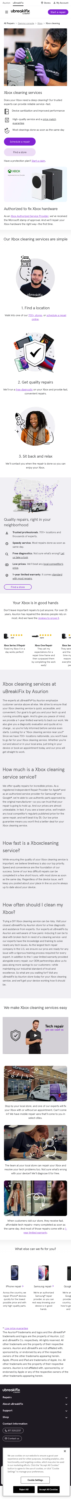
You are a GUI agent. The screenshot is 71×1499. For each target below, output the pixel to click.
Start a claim (38, 160)
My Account (62, 2)
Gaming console (26, 23)
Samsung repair (43, 1286)
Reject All (23, 1489)
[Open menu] (7, 12)
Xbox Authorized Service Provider (30, 216)
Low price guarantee (16, 1328)
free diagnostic (24, 389)
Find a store (18, 587)
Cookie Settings (35, 1480)
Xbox (39, 23)
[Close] (65, 1451)
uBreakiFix (18, 2)
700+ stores (35, 315)
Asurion (6, 2)
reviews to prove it (48, 618)
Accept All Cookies (48, 1489)
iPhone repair (13, 1286)
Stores (47, 2)
